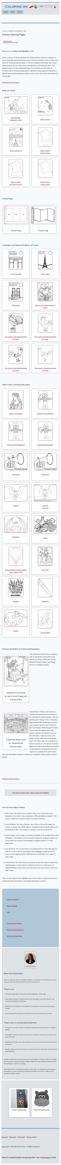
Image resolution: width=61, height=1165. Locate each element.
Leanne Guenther (30, 966)
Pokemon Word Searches (15, 930)
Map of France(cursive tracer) (45, 183)
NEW (12, 12)
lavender (16, 601)
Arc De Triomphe (15, 274)
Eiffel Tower (45, 274)
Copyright (4, 1147)
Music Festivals (12, 906)
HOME (5, 12)
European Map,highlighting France (16, 119)
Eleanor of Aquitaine (15, 413)
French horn (16, 474)
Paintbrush (45, 601)
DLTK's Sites (45, 1157)
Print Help (21, 1137)
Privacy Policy (31, 1137)
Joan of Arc (45, 570)
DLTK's (20, 12)
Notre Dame (16, 305)
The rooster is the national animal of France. (16, 338)
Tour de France (45, 632)
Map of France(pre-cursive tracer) (15, 183)
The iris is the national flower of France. (45, 306)
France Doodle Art (16, 151)
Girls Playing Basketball (14, 936)
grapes (45, 538)
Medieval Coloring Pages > (11, 82)
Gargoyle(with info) (45, 507)
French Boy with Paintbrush (16, 445)
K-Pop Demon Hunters (14, 923)
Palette (15, 631)
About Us (13, 1137)
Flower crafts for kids (19, 1110)
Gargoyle (16, 506)
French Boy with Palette (45, 445)
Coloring (4, 1137)
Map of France (45, 119)
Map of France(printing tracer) (45, 152)
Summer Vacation (13, 899)
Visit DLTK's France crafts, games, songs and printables (30, 793)
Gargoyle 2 (15, 537)
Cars (8, 912)
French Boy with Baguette (45, 413)
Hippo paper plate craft (41, 1110)
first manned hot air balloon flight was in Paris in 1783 (16, 571)
